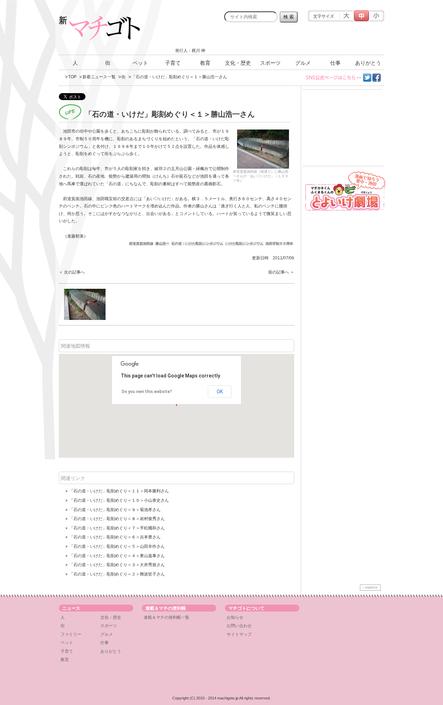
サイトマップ (239, 634)
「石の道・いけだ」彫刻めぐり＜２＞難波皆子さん (117, 574)
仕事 (335, 63)
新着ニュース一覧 (99, 76)
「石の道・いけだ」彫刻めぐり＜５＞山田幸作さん (117, 546)
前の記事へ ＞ (281, 272)
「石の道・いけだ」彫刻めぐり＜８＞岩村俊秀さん (117, 518)
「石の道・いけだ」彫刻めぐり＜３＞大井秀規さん (117, 564)
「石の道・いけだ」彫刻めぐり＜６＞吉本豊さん (115, 537)
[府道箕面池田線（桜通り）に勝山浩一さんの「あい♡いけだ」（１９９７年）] (263, 149)
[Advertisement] (303, 40)
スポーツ (270, 63)
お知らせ (235, 617)
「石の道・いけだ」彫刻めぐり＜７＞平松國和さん (117, 528)
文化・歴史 (238, 63)
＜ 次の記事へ (72, 272)
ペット (140, 63)
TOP (72, 76)
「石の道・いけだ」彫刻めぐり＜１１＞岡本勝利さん (119, 491)
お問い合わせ (239, 625)
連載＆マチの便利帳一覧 (166, 617)
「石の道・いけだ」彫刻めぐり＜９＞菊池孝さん (115, 509)
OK (220, 391)
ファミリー (71, 634)
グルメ (303, 63)
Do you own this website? (147, 391)
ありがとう (368, 63)
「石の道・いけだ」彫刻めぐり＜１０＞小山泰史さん (119, 500)
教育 (205, 63)
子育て (173, 63)
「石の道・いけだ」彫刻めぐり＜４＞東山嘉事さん (117, 555)
